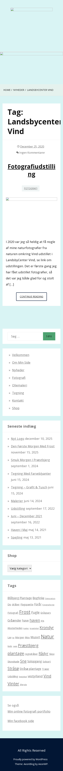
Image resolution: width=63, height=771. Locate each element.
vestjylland (35, 676)
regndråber (31, 654)
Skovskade (13, 661)
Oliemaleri (19, 385)
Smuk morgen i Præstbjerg (30, 460)
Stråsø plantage (30, 669)
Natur (47, 636)
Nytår (10, 646)
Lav (9, 637)
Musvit (35, 637)
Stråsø (13, 668)
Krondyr (47, 627)
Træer (45, 669)
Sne (23, 661)
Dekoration (50, 598)
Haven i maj (19, 530)
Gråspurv (45, 612)
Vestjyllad (23, 676)
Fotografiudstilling (31, 170)
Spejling (17, 537)
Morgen (19, 637)
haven (35, 620)
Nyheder (18, 370)
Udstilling (18, 508)
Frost (24, 612)
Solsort (47, 661)
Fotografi (30, 188)
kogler (26, 628)
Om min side (21, 362)
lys (13, 637)
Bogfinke (38, 598)
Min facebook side (21, 721)
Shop (15, 408)
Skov (51, 654)
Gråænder (14, 620)
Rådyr (43, 653)
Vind (47, 675)
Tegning (18, 393)
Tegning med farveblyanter (31, 474)
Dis (9, 604)
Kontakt (18, 400)
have (25, 620)
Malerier (17, 501)
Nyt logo (17, 439)
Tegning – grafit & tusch (29, 487)
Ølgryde (23, 684)
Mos (27, 637)
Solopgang (34, 661)
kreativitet (34, 628)
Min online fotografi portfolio (29, 711)
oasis (15, 646)
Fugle (35, 612)
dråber (16, 604)
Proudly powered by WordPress (30, 759)
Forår (37, 604)
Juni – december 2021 (26, 516)
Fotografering (48, 605)
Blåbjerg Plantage (20, 598)
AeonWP (43, 764)
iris (42, 620)
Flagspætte (26, 604)
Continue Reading (33, 296)
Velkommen (20, 355)
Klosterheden (15, 628)
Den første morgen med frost (33, 446)
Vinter (13, 683)
